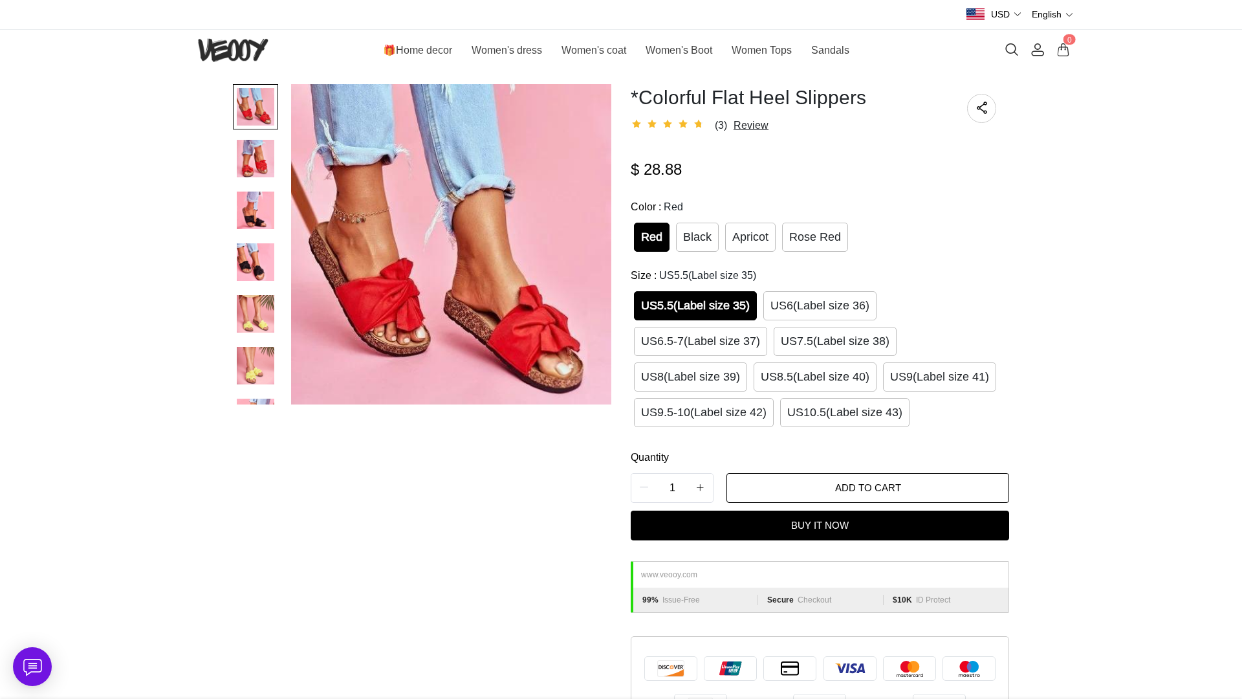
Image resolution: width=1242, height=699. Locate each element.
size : (693, 275)
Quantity (650, 457)
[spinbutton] (672, 488)
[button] (1006, 14)
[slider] (669, 124)
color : (657, 206)
